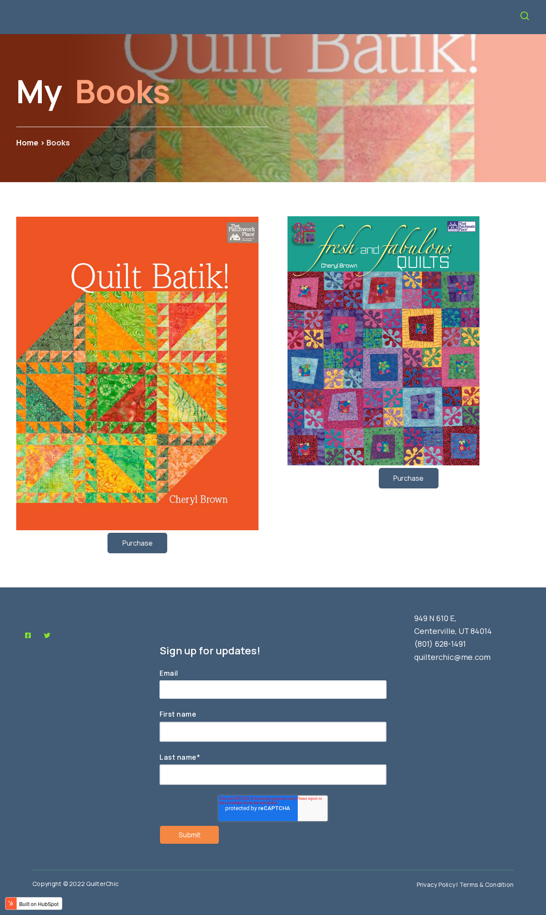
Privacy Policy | (438, 884)
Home (28, 142)
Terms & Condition (486, 884)
